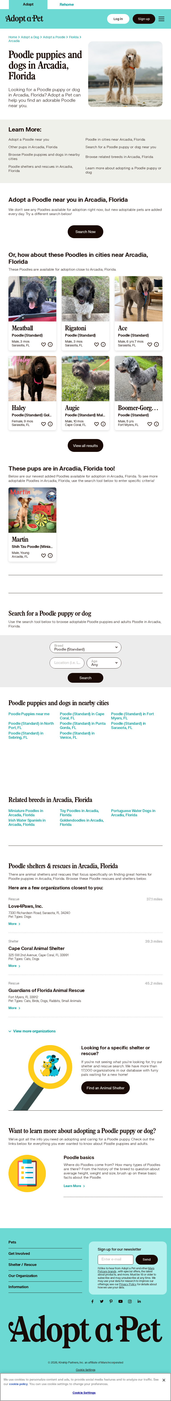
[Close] (164, 1380)
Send (147, 1259)
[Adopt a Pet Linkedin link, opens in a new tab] (139, 1301)
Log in (118, 19)
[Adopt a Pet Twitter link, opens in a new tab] (103, 1301)
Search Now (85, 232)
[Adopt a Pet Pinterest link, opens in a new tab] (112, 1301)
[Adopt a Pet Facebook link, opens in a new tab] (93, 1301)
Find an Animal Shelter (105, 1088)
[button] (43, 344)
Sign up (144, 19)
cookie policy (18, 1384)
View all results (85, 445)
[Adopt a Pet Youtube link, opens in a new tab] (121, 1301)
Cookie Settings (85, 1369)
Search (85, 678)
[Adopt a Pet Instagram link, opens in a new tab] (131, 1301)
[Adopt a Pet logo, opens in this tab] (85, 1336)
